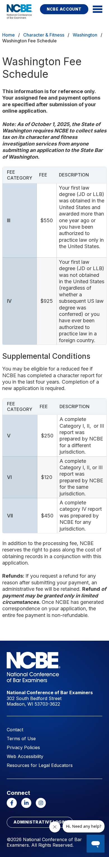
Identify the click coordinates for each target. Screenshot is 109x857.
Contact (15, 729)
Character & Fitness (43, 35)
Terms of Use (21, 738)
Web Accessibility (25, 756)
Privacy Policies (23, 747)
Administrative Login (39, 822)
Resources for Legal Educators (40, 765)
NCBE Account (64, 9)
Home (8, 35)
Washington (85, 35)
